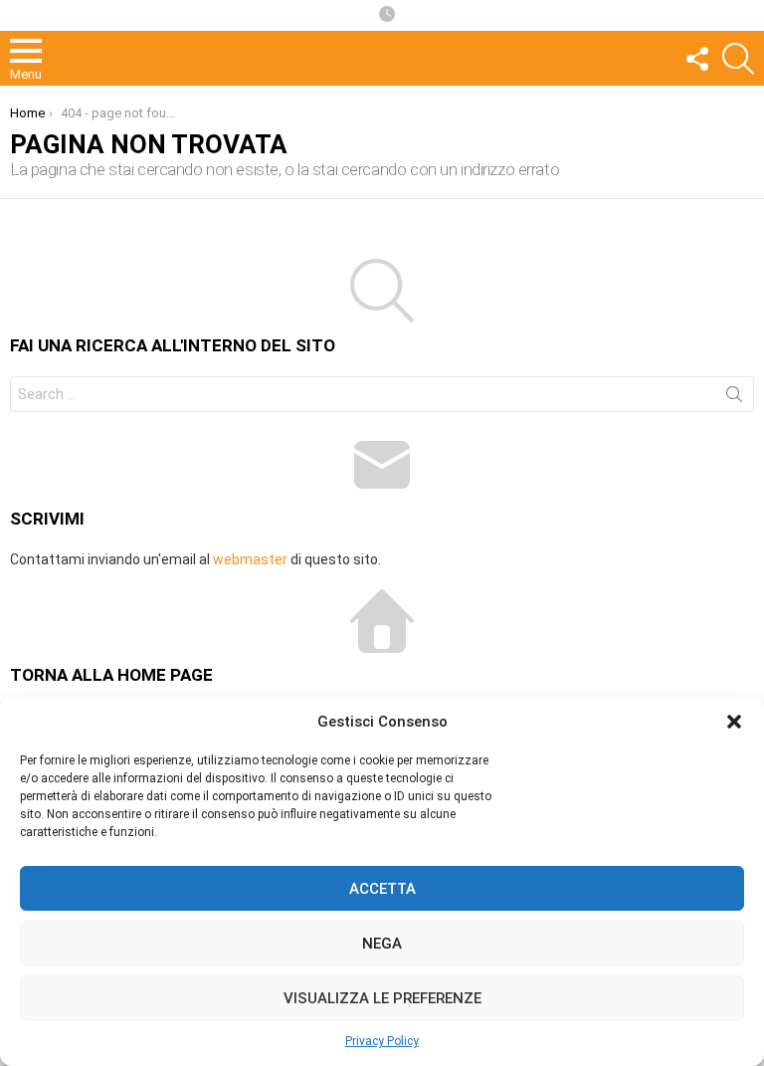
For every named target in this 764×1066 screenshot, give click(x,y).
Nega (382, 944)
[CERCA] (738, 59)
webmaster (250, 559)
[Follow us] (696, 59)
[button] (734, 722)
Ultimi (387, 15)
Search (734, 398)
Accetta (382, 889)
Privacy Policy (382, 1041)
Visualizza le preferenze (382, 998)
